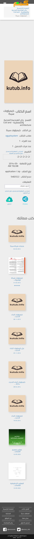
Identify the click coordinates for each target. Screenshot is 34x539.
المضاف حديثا (25, 513)
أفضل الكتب (25, 509)
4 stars (26, 156)
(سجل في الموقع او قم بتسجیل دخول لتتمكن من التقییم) (14, 152)
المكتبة (8, 513)
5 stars (28, 156)
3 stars (23, 156)
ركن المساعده (8, 523)
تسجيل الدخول (25, 523)
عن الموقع (8, 518)
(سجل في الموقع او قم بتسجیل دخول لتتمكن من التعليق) (17, 192)
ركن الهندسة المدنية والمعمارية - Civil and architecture (20, 12)
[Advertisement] (17, 38)
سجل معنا (25, 518)
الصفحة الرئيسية (23, 8)
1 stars (18, 156)
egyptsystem (12, 136)
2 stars (20, 156)
